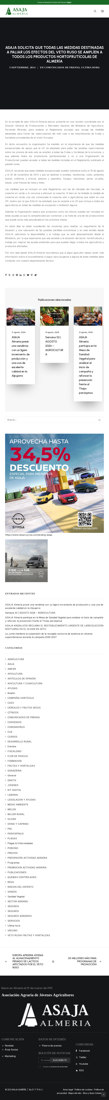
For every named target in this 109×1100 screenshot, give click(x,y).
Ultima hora (90, 67)
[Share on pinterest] (17, 275)
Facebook (84, 1050)
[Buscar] (93, 11)
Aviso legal (68, 1089)
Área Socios (11, 1049)
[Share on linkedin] (20, 275)
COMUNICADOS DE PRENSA (62, 67)
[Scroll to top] (103, 1094)
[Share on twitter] (9, 275)
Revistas (9, 1045)
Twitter (82, 1057)
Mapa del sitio (74, 1093)
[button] (102, 11)
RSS (81, 1070)
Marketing (10, 1056)
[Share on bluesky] (28, 275)
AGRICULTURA (89, 324)
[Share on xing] (31, 275)
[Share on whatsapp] (24, 275)
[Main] (54, 961)
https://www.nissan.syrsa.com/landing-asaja (28, 534)
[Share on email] (35, 275)
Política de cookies (84, 1089)
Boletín (58, 319)
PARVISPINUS (89, 319)
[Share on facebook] (6, 275)
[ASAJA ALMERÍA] (16, 11)
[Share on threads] (13, 275)
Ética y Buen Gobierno (93, 1093)
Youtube (83, 1063)
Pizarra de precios (52, 1045)
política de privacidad (59, 1067)
